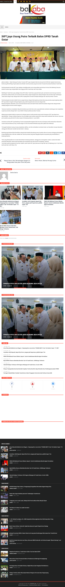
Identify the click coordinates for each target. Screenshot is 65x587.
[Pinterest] (24, 1)
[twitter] (59, 153)
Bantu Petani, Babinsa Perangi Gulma (45, 159)
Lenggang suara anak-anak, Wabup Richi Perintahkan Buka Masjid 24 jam (28, 500)
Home (1, 32)
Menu (6, 27)
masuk (6, 238)
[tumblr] (47, 153)
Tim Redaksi (45, 585)
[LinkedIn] (27, 1)
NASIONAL (28, 42)
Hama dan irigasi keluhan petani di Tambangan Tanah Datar (25, 493)
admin (4, 285)
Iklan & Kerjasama (23, 585)
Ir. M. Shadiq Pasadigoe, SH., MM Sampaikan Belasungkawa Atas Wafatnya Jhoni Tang (31, 519)
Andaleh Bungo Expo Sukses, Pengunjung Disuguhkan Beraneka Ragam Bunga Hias (30, 486)
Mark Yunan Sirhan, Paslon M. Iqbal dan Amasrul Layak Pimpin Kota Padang (29, 526)
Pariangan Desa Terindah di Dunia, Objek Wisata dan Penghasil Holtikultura (29, 565)
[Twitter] (21, 1)
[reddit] (51, 153)
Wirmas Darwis (13, 488)
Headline (6, 32)
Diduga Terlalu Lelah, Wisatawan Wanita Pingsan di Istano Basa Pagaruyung (29, 572)
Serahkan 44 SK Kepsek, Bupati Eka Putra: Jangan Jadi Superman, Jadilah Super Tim (32, 203)
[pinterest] (40, 153)
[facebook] (63, 153)
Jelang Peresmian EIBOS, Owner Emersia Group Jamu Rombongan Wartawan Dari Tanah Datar (33, 533)
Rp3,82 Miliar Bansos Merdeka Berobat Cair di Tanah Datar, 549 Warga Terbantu (9, 227)
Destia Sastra (4, 42)
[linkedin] (55, 153)
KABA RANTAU (23, 42)
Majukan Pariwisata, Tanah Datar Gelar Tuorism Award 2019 (25, 551)
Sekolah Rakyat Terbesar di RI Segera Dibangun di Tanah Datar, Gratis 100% (29, 475)
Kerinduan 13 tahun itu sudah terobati (19, 507)
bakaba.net (33, 583)
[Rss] (29, 1)
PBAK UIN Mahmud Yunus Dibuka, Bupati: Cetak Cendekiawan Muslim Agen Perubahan (54, 203)
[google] (44, 153)
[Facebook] (18, 1)
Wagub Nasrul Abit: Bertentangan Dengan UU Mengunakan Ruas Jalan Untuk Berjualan (17, 160)
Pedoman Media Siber (34, 585)
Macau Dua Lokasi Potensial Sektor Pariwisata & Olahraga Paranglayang (28, 558)
